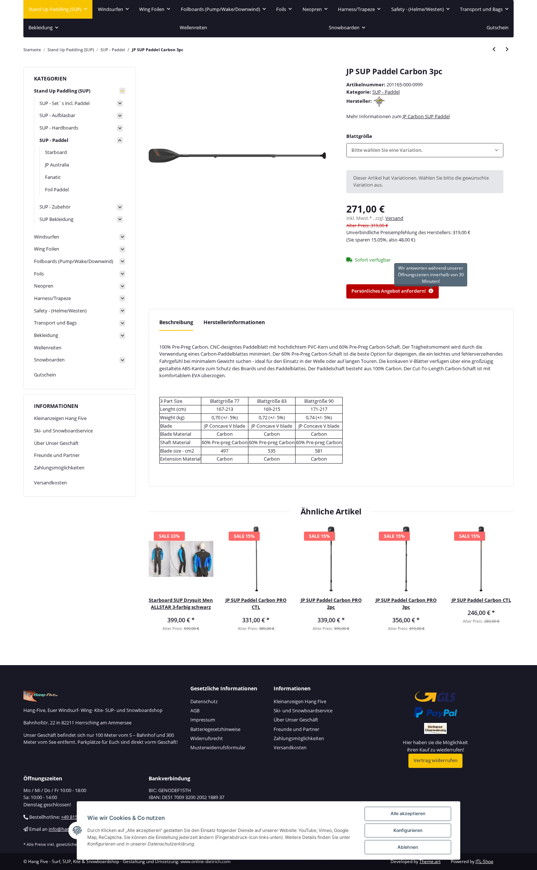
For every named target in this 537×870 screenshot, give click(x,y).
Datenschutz (204, 701)
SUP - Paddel (386, 92)
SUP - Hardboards (58, 127)
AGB (194, 710)
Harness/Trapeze (52, 298)
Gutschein (45, 374)
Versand (394, 218)
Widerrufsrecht (206, 738)
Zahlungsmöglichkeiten (59, 467)
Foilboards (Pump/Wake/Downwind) (73, 261)
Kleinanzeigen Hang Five (60, 418)
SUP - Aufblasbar (57, 115)
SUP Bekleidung (56, 219)
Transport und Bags (55, 322)
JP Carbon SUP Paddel (426, 116)
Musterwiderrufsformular (217, 747)
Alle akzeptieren (408, 813)
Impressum (202, 719)
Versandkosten (50, 482)
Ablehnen (407, 847)
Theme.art (430, 861)
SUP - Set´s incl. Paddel (64, 103)
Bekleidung (46, 335)
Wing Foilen (46, 248)
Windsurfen (46, 236)
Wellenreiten (47, 347)
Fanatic (53, 177)
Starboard (56, 152)
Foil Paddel (57, 189)
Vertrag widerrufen (435, 760)
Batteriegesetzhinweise (215, 729)
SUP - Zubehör (55, 206)
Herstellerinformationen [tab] (234, 322)
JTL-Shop (484, 861)
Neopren (43, 285)
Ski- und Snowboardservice (63, 430)
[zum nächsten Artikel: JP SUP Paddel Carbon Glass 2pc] (507, 49)
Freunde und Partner (57, 455)
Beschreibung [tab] (176, 322)
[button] (424, 150)
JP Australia (57, 164)
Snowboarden (49, 359)
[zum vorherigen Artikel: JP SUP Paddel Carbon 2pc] (493, 49)
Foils (39, 273)
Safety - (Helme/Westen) (60, 310)
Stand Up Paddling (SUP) (62, 90)
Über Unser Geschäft (56, 443)
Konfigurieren (407, 830)
